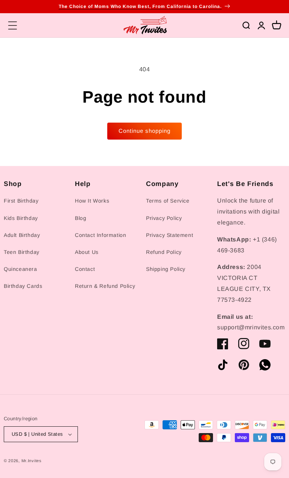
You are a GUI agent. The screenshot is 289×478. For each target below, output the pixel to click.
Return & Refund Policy (105, 286)
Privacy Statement (169, 235)
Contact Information (100, 235)
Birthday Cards (23, 286)
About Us (87, 252)
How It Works (92, 201)
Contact (85, 269)
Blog (80, 218)
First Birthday (21, 201)
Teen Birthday (22, 252)
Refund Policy (164, 252)
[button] (12, 25)
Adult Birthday (22, 235)
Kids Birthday (21, 218)
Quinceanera (20, 269)
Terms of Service (168, 201)
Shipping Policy (166, 269)
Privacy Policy (164, 218)
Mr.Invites (31, 460)
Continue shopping (144, 131)
